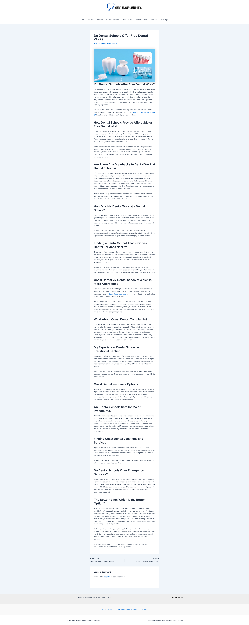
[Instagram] (179, 597)
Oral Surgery (127, 20)
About (110, 610)
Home (83, 20)
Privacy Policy (126, 610)
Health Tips (164, 20)
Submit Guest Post (140, 610)
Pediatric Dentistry (112, 20)
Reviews (154, 20)
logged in (107, 577)
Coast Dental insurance (117, 294)
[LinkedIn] (182, 597)
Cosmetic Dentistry (95, 20)
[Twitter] (176, 597)
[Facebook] (173, 597)
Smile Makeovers (141, 20)
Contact (117, 610)
